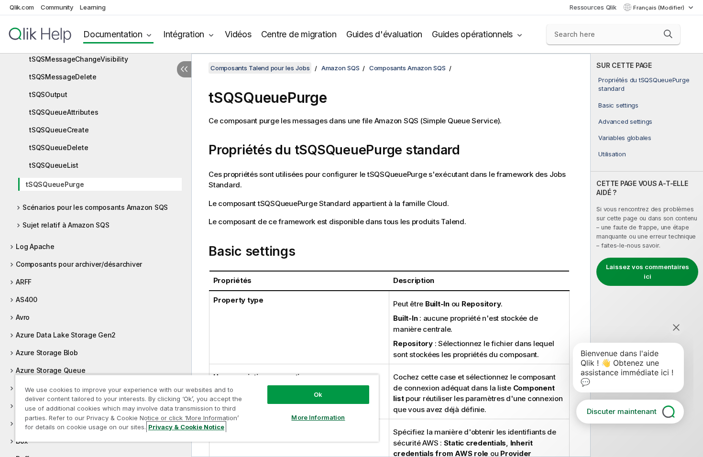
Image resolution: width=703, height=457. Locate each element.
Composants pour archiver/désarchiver (79, 264)
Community (57, 7)
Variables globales (624, 137)
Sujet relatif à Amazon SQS (66, 225)
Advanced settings (625, 121)
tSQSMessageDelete (63, 77)
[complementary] (647, 255)
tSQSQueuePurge (55, 184)
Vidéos (238, 34)
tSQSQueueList (53, 165)
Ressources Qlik (593, 7)
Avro (23, 317)
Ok (318, 394)
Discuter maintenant (622, 411)
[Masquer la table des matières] (184, 69)
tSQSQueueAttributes (63, 112)
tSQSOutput (48, 94)
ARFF (24, 282)
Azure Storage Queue (50, 370)
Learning (92, 7)
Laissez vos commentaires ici (647, 271)
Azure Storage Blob (47, 352)
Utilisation (612, 154)
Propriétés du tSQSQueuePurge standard (643, 84)
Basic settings (618, 105)
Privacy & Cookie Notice (186, 427)
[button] (668, 34)
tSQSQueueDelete (58, 147)
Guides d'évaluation (384, 34)
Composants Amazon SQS (407, 68)
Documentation (113, 34)
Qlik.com (22, 7)
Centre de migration (299, 34)
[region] (197, 408)
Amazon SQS (340, 68)
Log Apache (35, 246)
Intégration (183, 34)
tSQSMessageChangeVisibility (78, 59)
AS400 (26, 299)
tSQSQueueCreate (58, 130)
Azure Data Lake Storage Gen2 (66, 335)
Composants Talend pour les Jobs (259, 68)
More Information (318, 417)
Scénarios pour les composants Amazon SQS (95, 207)
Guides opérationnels (472, 34)
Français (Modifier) (659, 7)
